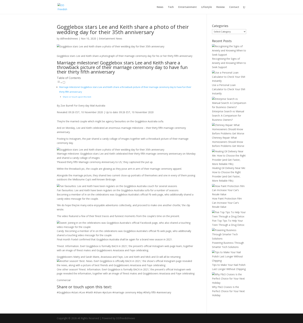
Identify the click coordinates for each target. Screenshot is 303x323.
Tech (171, 7)
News (160, 7)
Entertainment (187, 7)
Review (220, 7)
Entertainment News (110, 38)
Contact (234, 7)
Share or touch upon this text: (77, 96)
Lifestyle (206, 7)
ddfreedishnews (69, 38)
